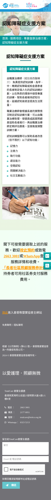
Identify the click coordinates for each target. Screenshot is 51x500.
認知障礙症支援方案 (15, 42)
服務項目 (16, 38)
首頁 (5, 38)
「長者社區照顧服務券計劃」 (26, 268)
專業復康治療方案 (35, 38)
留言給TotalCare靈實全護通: (16, 439)
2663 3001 (11, 256)
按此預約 (27, 250)
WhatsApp (31, 256)
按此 (5, 312)
